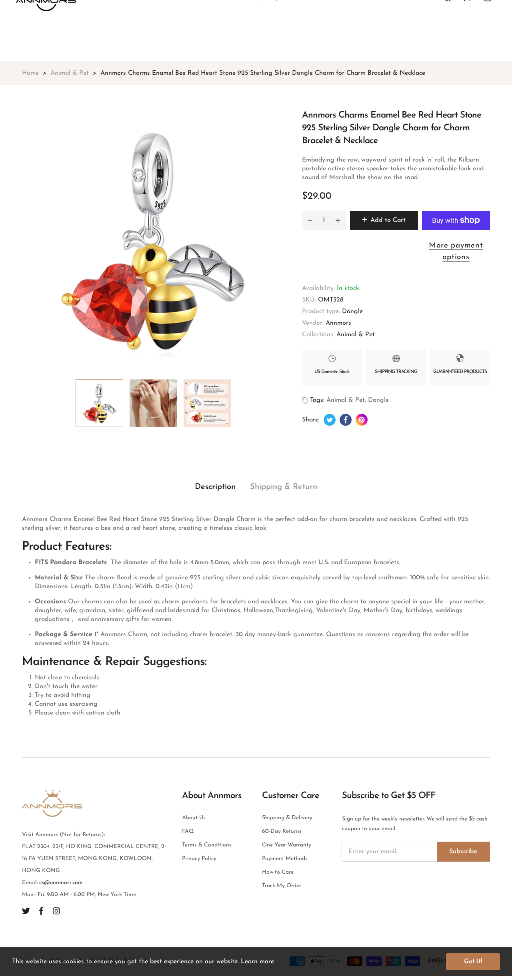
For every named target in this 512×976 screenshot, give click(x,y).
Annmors (338, 323)
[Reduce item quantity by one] (310, 220)
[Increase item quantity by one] (338, 220)
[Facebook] (41, 911)
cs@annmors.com (61, 883)
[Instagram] (56, 911)
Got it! (473, 961)
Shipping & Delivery (287, 818)
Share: (311, 420)
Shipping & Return (283, 487)
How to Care (278, 872)
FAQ (188, 831)
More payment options (456, 251)
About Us (194, 818)
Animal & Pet (355, 334)
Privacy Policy (199, 859)
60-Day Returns (282, 831)
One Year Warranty (286, 845)
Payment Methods (285, 859)
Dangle (352, 311)
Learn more (257, 961)
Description (215, 487)
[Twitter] (26, 911)
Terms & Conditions (207, 845)
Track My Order (281, 886)
